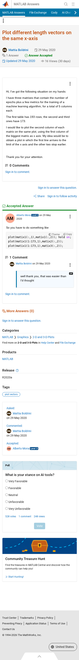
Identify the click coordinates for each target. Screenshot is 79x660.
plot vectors (11, 394)
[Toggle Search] (65, 4)
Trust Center (9, 617)
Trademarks (27, 617)
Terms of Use (57, 623)
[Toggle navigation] (3, 21)
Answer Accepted (40, 55)
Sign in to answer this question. (57, 187)
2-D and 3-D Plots (43, 337)
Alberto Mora (23, 215)
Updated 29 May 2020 (20, 61)
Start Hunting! (16, 576)
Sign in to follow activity (62, 196)
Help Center (47, 342)
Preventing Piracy (12, 623)
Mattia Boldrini (18, 50)
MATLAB (7, 337)
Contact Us (8, 629)
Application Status (36, 623)
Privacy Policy (45, 617)
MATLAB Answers (26, 4)
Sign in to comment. (17, 172)
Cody (54, 12)
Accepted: (12, 443)
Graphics (23, 337)
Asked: (10, 408)
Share (41, 196)
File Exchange (38, 12)
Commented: (14, 425)
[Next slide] (72, 13)
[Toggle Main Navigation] (73, 4)
